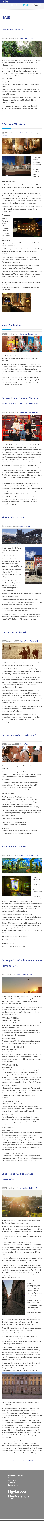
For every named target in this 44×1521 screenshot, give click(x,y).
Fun (26, 38)
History (4, 135)
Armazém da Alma (11, 325)
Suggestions (32, 334)
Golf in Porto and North (14, 632)
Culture (22, 133)
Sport (27, 641)
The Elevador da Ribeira (14, 517)
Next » (30, 1460)
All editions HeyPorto (16, 1475)
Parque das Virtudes (12, 29)
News (22, 38)
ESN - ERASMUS (34, 412)
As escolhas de (25, 1188)
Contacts (11, 1483)
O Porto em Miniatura (13, 124)
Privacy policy (13, 1485)
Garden (30, 38)
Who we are (12, 1478)
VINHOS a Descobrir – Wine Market (20, 735)
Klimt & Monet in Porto (14, 846)
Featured (33, 641)
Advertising (12, 1480)
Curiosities (30, 133)
